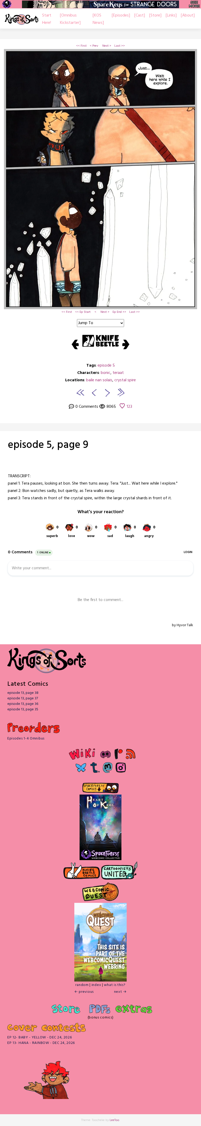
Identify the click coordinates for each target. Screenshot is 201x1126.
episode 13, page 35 (22, 709)
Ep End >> (119, 312)
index (96, 985)
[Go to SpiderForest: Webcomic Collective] (100, 854)
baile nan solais (99, 380)
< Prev (94, 46)
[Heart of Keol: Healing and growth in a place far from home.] (100, 822)
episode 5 (106, 365)
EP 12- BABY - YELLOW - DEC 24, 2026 (39, 1037)
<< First (81, 46)
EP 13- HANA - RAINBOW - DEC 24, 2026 (41, 1043)
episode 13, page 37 (22, 698)
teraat (118, 372)
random (81, 985)
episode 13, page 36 (22, 704)
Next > (106, 46)
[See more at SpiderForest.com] (194, 4)
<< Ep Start (83, 312)
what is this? (114, 985)
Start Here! (46, 19)
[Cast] (139, 15)
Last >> (119, 46)
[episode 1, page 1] (80, 392)
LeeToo (114, 1120)
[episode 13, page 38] (121, 392)
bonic (105, 372)
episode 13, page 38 (22, 693)
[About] (188, 15)
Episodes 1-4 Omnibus (25, 739)
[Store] (155, 15)
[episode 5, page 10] (107, 392)
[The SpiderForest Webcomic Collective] (6, 4)
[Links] (171, 15)
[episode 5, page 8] (93, 392)
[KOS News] (98, 19)
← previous (84, 992)
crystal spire (125, 380)
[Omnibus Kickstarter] (70, 19)
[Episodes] (121, 15)
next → (120, 992)
